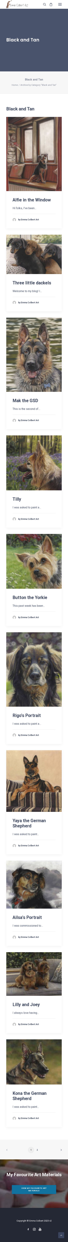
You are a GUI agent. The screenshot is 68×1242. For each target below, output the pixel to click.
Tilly (17, 499)
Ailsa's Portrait (27, 917)
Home (15, 85)
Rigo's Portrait (27, 715)
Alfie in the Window (32, 199)
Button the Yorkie (30, 597)
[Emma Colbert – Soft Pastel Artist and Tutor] (17, 4)
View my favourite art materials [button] (34, 1189)
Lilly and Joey (26, 1004)
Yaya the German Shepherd (29, 823)
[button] (60, 4)
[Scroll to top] (61, 1235)
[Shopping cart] (49, 4)
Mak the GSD (25, 400)
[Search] (43, 4)
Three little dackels (32, 282)
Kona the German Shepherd (30, 1096)
